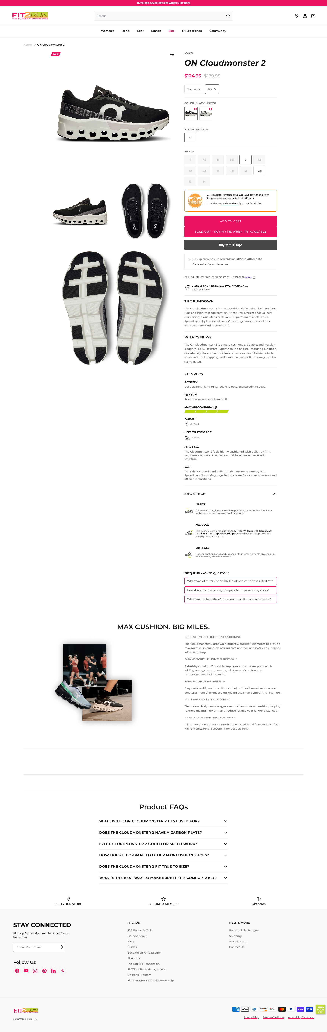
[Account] (305, 16)
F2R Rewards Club (139, 930)
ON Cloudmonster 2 (50, 44)
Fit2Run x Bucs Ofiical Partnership (150, 980)
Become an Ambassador (144, 952)
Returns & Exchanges (243, 930)
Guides (132, 947)
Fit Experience (137, 936)
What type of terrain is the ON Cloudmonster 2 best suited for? (230, 581)
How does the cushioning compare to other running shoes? (228, 590)
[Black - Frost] (191, 113)
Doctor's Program (139, 975)
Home (27, 44)
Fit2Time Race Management (146, 969)
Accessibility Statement (301, 1017)
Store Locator (238, 941)
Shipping (235, 936)
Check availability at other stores (210, 264)
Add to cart (230, 221)
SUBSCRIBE (61, 947)
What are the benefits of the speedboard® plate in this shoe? (229, 599)
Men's (212, 89)
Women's (193, 89)
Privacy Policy (251, 1017)
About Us (133, 958)
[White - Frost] (206, 113)
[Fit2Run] (30, 16)
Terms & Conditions (273, 1017)
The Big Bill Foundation (143, 964)
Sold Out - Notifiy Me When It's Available (231, 231)
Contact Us (236, 947)
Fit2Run (31, 1019)
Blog (130, 941)
